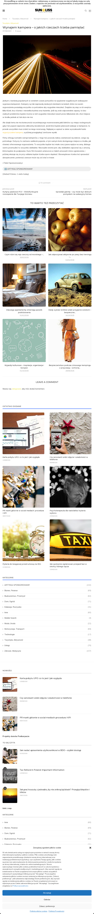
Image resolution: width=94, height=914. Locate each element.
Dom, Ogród (47, 601)
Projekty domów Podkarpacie (16, 736)
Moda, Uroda (47, 623)
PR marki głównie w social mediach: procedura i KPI (23, 512)
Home (5, 19)
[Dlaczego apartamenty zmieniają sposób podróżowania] (24, 285)
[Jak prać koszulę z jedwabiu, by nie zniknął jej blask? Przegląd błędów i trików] (10, 795)
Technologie (47, 634)
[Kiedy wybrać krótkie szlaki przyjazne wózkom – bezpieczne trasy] (69, 285)
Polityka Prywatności (56, 911)
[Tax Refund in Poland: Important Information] (10, 776)
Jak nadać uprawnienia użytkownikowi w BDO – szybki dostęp (50, 750)
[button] (90, 848)
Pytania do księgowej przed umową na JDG (22, 564)
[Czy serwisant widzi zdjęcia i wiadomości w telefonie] (70, 433)
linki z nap (7, 808)
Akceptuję (47, 893)
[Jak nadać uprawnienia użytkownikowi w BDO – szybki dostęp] (10, 756)
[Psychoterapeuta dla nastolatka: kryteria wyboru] (70, 487)
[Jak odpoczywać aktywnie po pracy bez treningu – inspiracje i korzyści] (69, 229)
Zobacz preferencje (47, 906)
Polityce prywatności (20, 886)
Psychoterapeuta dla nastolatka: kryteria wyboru (67, 512)
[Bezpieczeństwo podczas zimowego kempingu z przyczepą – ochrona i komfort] (69, 340)
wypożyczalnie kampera (13, 132)
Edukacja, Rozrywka (47, 607)
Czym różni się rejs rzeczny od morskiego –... (24, 254)
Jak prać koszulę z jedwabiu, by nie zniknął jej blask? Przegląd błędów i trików (55, 790)
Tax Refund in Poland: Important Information (42, 770)
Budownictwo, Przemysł (47, 596)
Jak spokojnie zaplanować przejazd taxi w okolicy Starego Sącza (68, 565)
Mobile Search (47, 618)
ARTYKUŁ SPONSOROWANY (47, 585)
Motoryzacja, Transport (47, 629)
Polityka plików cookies (38, 911)
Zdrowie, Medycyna (47, 651)
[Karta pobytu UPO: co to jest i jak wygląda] (23, 433)
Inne (47, 612)
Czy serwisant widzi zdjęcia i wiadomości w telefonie (69, 458)
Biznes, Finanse (47, 590)
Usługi (47, 645)
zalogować (16, 389)
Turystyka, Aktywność (20, 19)
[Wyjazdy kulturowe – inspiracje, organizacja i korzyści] (24, 340)
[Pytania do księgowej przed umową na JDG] (23, 540)
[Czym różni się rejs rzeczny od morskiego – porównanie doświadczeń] (24, 229)
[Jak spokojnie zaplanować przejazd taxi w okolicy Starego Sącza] (70, 540)
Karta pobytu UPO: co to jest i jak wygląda (21, 457)
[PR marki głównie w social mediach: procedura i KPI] (23, 487)
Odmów (47, 900)
